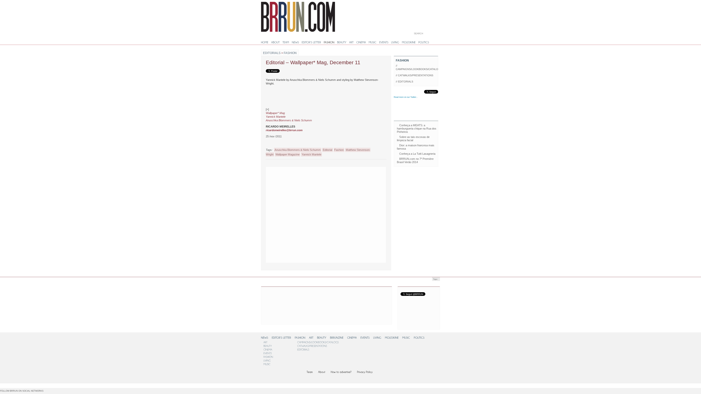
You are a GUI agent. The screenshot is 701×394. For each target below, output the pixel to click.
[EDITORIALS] (303, 349)
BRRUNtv (426, 9)
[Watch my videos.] (85, 392)
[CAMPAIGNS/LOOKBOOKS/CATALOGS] (318, 342)
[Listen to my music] (66, 392)
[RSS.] (60, 392)
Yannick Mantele (276, 116)
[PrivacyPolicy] (365, 371)
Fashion (290, 53)
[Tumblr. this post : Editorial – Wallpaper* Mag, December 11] (366, 136)
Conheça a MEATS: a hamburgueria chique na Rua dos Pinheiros (416, 128)
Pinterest (426, 308)
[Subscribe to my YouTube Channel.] (91, 392)
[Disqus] (326, 214)
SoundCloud (406, 317)
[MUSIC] (373, 42)
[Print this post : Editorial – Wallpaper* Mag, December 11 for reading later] (377, 136)
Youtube (407, 301)
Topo (435, 279)
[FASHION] (329, 42)
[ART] (351, 42)
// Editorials (404, 81)
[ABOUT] (275, 42)
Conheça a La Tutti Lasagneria (417, 153)
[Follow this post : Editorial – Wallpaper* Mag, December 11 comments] (373, 136)
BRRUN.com (298, 17)
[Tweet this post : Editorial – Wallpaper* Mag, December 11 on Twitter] (370, 136)
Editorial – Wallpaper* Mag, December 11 (313, 62)
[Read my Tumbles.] (72, 392)
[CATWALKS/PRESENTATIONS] (312, 345)
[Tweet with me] (78, 392)
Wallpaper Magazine (287, 154)
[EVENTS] (383, 42)
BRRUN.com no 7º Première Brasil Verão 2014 (415, 160)
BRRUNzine (426, 21)
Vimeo (424, 301)
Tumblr (407, 308)
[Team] (310, 371)
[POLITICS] (423, 42)
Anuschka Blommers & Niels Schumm (289, 120)
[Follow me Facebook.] (47, 392)
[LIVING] (395, 42)
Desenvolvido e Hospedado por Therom (431, 360)
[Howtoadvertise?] (341, 371)
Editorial (327, 149)
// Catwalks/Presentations (414, 75)
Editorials (272, 53)
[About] (321, 371)
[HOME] (265, 42)
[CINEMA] (361, 42)
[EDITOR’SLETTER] (311, 42)
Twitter (406, 291)
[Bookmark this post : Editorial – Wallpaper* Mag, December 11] (380, 136)
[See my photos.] (53, 392)
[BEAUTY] (341, 42)
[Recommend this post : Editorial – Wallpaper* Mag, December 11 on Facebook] (363, 136)
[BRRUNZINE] (337, 337)
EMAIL (420, 324)
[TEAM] (286, 42)
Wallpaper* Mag (275, 113)
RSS (405, 325)
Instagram (426, 317)
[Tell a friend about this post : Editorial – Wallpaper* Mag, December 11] (384, 136)
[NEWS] (295, 42)
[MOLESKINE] (409, 42)
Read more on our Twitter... (406, 97)
